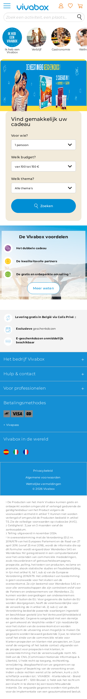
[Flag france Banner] (24, 452)
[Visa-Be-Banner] (17, 414)
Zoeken (46, 206)
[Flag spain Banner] (4, 452)
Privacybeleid (43, 470)
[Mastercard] (29, 414)
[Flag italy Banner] (14, 452)
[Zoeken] (79, 17)
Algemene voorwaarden (43, 477)
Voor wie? (19, 135)
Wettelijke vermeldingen (43, 484)
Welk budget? (23, 157)
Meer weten (43, 288)
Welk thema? (22, 179)
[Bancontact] (5, 414)
